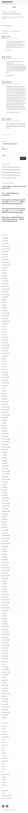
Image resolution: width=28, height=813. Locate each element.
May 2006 (4, 554)
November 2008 (6, 473)
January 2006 (5, 565)
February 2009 (5, 465)
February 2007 (5, 530)
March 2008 (5, 495)
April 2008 (4, 492)
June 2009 (4, 455)
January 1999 (5, 680)
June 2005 (4, 583)
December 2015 (5, 262)
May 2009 (4, 457)
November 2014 (5, 289)
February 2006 (5, 562)
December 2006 (6, 535)
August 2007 (5, 514)
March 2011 (4, 399)
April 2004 (4, 621)
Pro (3, 771)
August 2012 (5, 356)
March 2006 (5, 559)
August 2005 (5, 578)
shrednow (7, 2)
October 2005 (5, 573)
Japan (3, 750)
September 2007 (6, 511)
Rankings (4, 777)
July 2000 (4, 664)
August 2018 (5, 254)
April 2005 (4, 589)
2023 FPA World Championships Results (11, 175)
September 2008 (6, 479)
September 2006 (6, 543)
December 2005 (6, 567)
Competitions (5, 734)
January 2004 (5, 629)
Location (4, 755)
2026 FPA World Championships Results (11, 167)
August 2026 (5, 238)
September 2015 (6, 265)
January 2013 (5, 342)
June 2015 (4, 273)
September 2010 (6, 415)
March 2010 (4, 431)
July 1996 (4, 696)
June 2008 (4, 487)
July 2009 (4, 452)
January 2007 (5, 532)
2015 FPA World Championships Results (12, 203)
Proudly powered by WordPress (8, 809)
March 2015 (4, 278)
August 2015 (5, 267)
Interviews (4, 745)
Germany (4, 739)
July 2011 (4, 388)
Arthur (15, 11)
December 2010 (5, 407)
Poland (3, 769)
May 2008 (4, 490)
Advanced (4, 726)
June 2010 (4, 423)
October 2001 (5, 656)
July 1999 (4, 677)
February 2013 (5, 340)
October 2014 (5, 291)
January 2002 (5, 653)
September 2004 (6, 607)
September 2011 (6, 382)
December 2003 (6, 632)
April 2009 (4, 460)
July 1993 (4, 717)
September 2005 (6, 575)
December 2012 (5, 345)
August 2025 (5, 240)
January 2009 (5, 468)
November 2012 (5, 348)
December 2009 (6, 439)
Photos (3, 766)
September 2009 (6, 447)
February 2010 (5, 433)
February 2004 (5, 626)
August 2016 (5, 259)
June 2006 (4, 551)
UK (2, 787)
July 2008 (4, 484)
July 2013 (4, 326)
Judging (4, 753)
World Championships (7, 795)
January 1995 (5, 704)
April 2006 (4, 557)
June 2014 (4, 302)
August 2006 (5, 546)
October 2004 (5, 605)
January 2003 (5, 642)
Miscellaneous (8, 25)
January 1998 (5, 685)
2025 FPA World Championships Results (11, 169)
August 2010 (5, 417)
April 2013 (4, 334)
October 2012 (5, 350)
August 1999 (5, 674)
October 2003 (5, 637)
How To (3, 742)
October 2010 (5, 412)
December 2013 (5, 313)
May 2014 (4, 305)
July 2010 (4, 420)
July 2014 (4, 299)
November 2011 (5, 377)
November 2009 (6, 441)
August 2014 (5, 297)
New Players (5, 761)
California (4, 728)
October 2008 (5, 476)
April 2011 (4, 396)
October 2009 (5, 444)
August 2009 (5, 449)
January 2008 (5, 500)
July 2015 (4, 270)
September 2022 (6, 248)
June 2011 (4, 390)
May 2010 (4, 425)
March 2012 (4, 369)
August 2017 (5, 256)
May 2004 (4, 618)
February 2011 (5, 401)
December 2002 (6, 645)
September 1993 (6, 712)
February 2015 (5, 281)
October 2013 (5, 318)
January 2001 (5, 658)
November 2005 (6, 570)
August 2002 (5, 650)
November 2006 (6, 538)
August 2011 (5, 385)
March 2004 (5, 624)
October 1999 (5, 669)
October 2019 (5, 251)
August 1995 (5, 701)
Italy (3, 747)
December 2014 (5, 286)
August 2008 (5, 482)
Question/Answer (6, 774)
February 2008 (5, 498)
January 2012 (5, 374)
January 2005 (5, 597)
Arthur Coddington (7, 186)
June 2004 (4, 616)
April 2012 (4, 366)
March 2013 (4, 337)
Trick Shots (4, 785)
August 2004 (5, 610)
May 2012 (4, 364)
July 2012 (4, 358)
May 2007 (4, 522)
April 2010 (4, 428)
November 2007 (6, 506)
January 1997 (5, 691)
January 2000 (5, 666)
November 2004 (6, 602)
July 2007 (4, 516)
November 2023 (6, 246)
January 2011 (5, 404)
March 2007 (5, 527)
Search (3, 155)
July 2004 (4, 613)
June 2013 (4, 329)
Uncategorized (5, 790)
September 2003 (6, 640)
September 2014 (6, 294)
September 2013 (6, 321)
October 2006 (5, 540)
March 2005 (5, 591)
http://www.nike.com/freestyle (19, 67)
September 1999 (6, 672)
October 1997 (5, 688)
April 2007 (4, 524)
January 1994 (5, 709)
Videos (3, 793)
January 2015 (5, 283)
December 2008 (6, 471)
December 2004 (6, 599)
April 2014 (4, 307)
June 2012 (4, 361)
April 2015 (4, 275)
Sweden (4, 782)
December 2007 (6, 503)
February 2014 (5, 310)
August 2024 (5, 243)
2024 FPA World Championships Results (11, 172)
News (3, 763)
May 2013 (4, 331)
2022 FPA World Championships (9, 177)
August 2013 (5, 324)
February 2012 (5, 372)
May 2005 (4, 586)
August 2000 (5, 661)
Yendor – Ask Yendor (6, 798)
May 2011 (4, 393)
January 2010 (5, 436)
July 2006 (4, 548)
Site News (4, 779)
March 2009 (5, 463)
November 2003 (6, 634)
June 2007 (4, 519)
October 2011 (5, 380)
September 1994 (6, 707)
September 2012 (6, 353)
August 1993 (5, 715)
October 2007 (5, 508)
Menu (14, 7)
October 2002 (5, 648)
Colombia (4, 731)
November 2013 (5, 315)
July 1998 (4, 682)
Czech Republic (5, 737)
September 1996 (6, 693)
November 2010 (5, 409)
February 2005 (5, 594)
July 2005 (4, 581)
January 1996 (5, 699)
